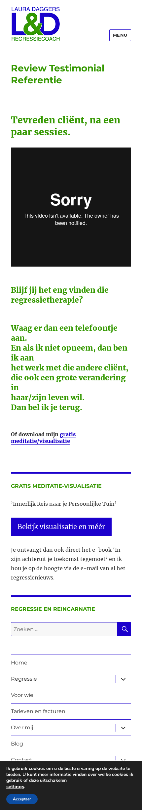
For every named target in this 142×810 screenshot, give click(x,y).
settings (15, 786)
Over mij (22, 727)
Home (19, 663)
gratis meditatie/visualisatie (43, 438)
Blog (17, 744)
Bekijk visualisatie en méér (61, 527)
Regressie (24, 679)
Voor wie (22, 695)
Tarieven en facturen (38, 711)
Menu (120, 35)
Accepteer (22, 799)
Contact (21, 760)
